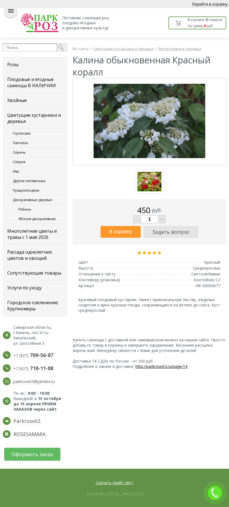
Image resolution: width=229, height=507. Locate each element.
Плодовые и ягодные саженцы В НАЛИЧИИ (31, 82)
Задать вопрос (171, 231)
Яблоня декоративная (37, 218)
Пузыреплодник (26, 190)
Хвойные (17, 100)
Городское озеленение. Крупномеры (33, 305)
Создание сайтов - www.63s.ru (114, 493)
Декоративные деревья (32, 199)
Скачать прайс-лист (114, 482)
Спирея (19, 162)
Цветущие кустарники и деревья (34, 118)
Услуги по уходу (24, 288)
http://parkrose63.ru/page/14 (161, 366)
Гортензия (21, 133)
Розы (12, 64)
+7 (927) (33, 355)
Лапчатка (20, 143)
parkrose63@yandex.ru (34, 381)
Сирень (19, 152)
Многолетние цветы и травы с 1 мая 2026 (32, 234)
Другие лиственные (29, 180)
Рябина (24, 209)
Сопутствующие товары (34, 273)
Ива (16, 171)
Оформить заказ (32, 454)
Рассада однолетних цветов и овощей (29, 255)
